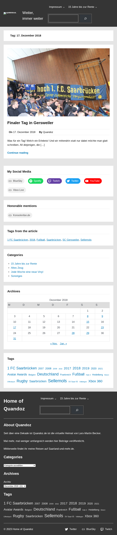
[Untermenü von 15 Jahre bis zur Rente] (96, 7)
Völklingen (83, 382)
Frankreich (65, 374)
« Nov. (54, 343)
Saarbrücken (53, 239)
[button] (11, 13)
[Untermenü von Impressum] (64, 7)
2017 (67, 368)
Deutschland (48, 374)
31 (14, 338)
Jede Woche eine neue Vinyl (27, 271)
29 (87, 333)
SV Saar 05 (73, 382)
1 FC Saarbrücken (17, 239)
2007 (41, 368)
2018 (32, 239)
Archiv (7, 481)
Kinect (106, 375)
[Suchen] (85, 18)
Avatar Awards (17, 374)
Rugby (22, 381)
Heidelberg (97, 374)
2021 (100, 369)
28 (73, 333)
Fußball (41, 239)
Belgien (32, 375)
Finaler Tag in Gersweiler (30, 122)
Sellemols (86, 239)
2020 (93, 368)
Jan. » (63, 343)
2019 (85, 368)
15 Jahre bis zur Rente (81, 6)
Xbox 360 (95, 381)
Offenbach (11, 382)
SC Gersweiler (70, 239)
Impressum (55, 6)
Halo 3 (88, 375)
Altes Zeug (17, 267)
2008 (48, 368)
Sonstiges (16, 276)
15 (87, 321)
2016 (60, 369)
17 (14, 327)
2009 (55, 369)
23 (102, 327)
